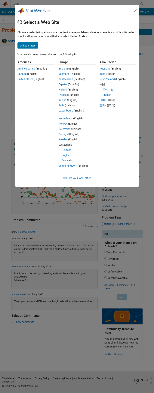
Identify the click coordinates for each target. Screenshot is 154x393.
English (66, 155)
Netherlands (65, 118)
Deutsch (66, 149)
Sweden (63, 139)
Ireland (62, 100)
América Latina (26, 68)
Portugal (63, 134)
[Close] (135, 10)
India (102, 73)
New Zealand (107, 79)
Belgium (63, 68)
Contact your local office (77, 178)
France (62, 94)
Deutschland (65, 79)
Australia (105, 68)
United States (25, 79)
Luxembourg (65, 110)
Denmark (63, 73)
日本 (102, 100)
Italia (61, 105)
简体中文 (108, 89)
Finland (62, 89)
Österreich (64, 128)
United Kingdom (67, 165)
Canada (22, 73)
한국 (102, 105)
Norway (63, 123)
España (62, 84)
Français (67, 160)
